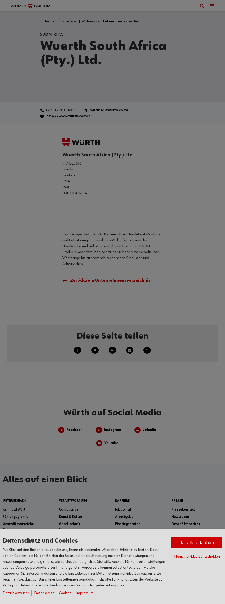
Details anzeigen (16, 593)
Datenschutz (44, 593)
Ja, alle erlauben (197, 542)
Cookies (65, 593)
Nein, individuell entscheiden (197, 557)
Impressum (84, 593)
